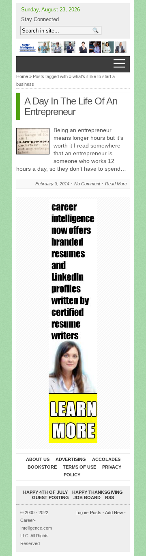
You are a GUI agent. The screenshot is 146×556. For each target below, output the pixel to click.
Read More (116, 183)
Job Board (87, 497)
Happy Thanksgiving (97, 492)
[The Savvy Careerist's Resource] (73, 47)
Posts (95, 512)
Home (22, 76)
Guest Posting (50, 497)
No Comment (87, 183)
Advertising (71, 459)
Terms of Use (79, 467)
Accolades (106, 459)
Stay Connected (40, 19)
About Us (37, 459)
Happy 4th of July (45, 492)
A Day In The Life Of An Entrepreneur (70, 106)
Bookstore (42, 467)
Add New (114, 512)
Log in (81, 512)
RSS (109, 497)
